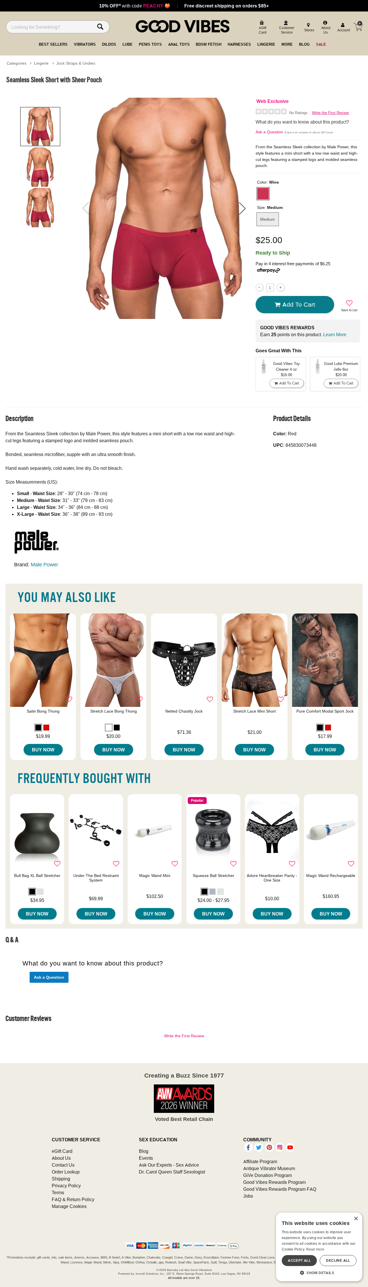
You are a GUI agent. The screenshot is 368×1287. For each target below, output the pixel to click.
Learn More (334, 334)
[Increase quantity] (280, 287)
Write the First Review (330, 113)
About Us (61, 1158)
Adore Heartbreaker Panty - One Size (272, 878)
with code (134, 6)
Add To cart (298, 304)
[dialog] (319, 1247)
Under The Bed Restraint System (96, 878)
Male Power (44, 564)
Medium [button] (267, 219)
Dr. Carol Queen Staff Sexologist (172, 1172)
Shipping (61, 1179)
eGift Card (62, 1151)
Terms (58, 1192)
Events (146, 1158)
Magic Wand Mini (154, 875)
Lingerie (41, 63)
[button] (242, 208)
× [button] (356, 1219)
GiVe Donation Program (267, 1175)
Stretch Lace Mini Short (254, 711)
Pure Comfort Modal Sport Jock (325, 711)
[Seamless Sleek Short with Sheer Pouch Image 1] (164, 208)
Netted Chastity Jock (184, 711)
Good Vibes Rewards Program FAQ (279, 1189)
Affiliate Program (260, 1161)
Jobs (248, 1196)
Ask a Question (269, 132)
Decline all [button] (338, 1260)
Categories (16, 63)
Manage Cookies (69, 1206)
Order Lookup (66, 1172)
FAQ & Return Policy (73, 1199)
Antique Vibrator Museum (269, 1168)
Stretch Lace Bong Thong (113, 711)
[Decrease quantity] (259, 287)
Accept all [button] (299, 1260)
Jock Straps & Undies (75, 63)
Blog (143, 1151)
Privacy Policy (66, 1185)
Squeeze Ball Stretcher (213, 875)
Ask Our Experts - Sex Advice (169, 1165)
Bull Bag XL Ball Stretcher (37, 875)
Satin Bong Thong (43, 711)
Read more (315, 1249)
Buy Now (43, 750)
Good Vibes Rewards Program (274, 1182)
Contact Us (63, 1165)
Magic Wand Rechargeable (330, 875)
